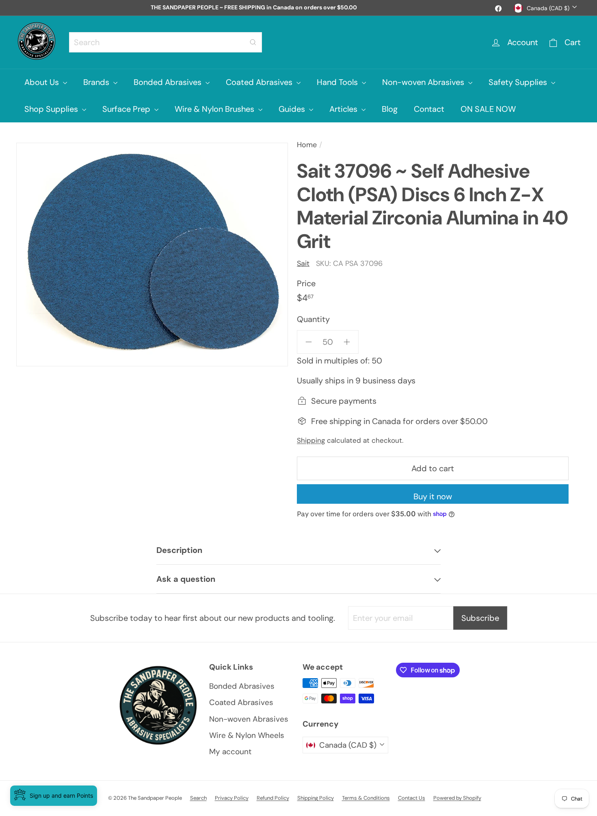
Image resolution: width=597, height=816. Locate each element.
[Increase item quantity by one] (347, 342)
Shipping (311, 440)
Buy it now (432, 496)
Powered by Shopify (457, 797)
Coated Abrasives (260, 82)
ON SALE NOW (488, 109)
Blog (390, 109)
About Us (42, 82)
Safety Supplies (519, 82)
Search (198, 797)
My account (230, 751)
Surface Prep (127, 109)
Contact (429, 109)
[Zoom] (152, 254)
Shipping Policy (315, 797)
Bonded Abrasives (168, 82)
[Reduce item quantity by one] (308, 342)
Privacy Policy (232, 797)
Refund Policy (273, 797)
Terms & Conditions (366, 797)
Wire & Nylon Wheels (246, 735)
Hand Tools (338, 82)
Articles (344, 109)
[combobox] (165, 42)
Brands (97, 82)
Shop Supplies (52, 109)
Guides (293, 109)
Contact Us (411, 797)
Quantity (313, 319)
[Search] (253, 42)
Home (307, 145)
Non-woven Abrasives (424, 82)
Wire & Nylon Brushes (215, 109)
